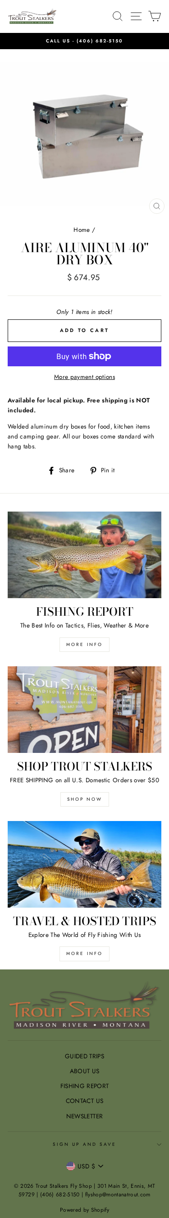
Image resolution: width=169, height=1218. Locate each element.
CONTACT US (84, 1100)
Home (81, 229)
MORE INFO (84, 644)
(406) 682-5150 (100, 40)
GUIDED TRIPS (84, 1056)
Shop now (84, 799)
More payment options (84, 376)
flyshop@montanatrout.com (118, 1194)
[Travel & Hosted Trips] (84, 864)
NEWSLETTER (84, 1116)
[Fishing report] (84, 555)
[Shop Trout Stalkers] (84, 709)
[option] (84, 41)
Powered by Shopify (84, 1210)
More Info (84, 953)
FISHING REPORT (84, 1085)
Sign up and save (85, 1144)
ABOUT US (85, 1070)
